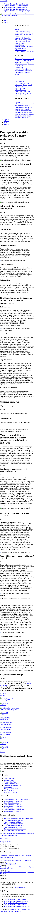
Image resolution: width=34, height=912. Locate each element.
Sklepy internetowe (9, 780)
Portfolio (6, 119)
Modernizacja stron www (11, 783)
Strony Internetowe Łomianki (12, 804)
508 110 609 (3, 1)
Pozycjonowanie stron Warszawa (14, 820)
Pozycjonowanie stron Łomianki (13, 824)
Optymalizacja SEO (10, 787)
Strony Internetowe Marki (11, 803)
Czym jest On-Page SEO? (8, 864)
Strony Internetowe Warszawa (13, 801)
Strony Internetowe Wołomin (12, 808)
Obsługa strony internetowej (12, 785)
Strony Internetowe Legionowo (13, 806)
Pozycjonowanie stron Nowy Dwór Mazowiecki (18, 818)
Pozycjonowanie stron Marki (12, 822)
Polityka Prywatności (14, 911)
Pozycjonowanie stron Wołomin (13, 827)
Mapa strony (3, 911)
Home (5, 20)
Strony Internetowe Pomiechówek (14, 809)
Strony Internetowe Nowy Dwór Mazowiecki (17, 799)
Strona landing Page (10, 782)
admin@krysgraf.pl (19, 887)
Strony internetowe (9, 778)
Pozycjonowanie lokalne (11, 789)
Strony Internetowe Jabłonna (12, 811)
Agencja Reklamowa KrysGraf (20, 909)
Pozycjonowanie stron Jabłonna (13, 830)
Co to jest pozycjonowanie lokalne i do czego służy (15, 860)
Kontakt (6, 124)
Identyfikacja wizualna (10, 792)
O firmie (6, 121)
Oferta (6, 22)
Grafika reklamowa (9, 790)
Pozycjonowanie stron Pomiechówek (15, 829)
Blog (5, 122)
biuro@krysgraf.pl (5, 842)
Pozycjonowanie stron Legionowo (14, 825)
